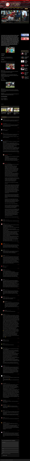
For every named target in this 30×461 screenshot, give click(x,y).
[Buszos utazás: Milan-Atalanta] (22, 66)
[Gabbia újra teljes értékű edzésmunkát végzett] (16, 110)
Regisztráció (27, 0)
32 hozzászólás (10, 22)
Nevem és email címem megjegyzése (6, 453)
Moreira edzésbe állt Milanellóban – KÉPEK (10, 113)
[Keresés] (22, 0)
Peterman (6, 301)
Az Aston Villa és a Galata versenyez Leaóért (27, 53)
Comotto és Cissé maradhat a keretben (27, 58)
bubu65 (4, 129)
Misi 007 (4, 375)
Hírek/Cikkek (7, 8)
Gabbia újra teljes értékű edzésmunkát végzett (16, 113)
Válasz (18, 127)
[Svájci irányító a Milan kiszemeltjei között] (22, 73)
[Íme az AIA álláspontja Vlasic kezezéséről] (22, 69)
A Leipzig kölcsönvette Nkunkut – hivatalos (26, 61)
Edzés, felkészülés (4, 18)
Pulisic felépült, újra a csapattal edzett (4, 112)
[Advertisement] (10, 30)
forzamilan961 (5, 123)
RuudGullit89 (6, 154)
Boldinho (6, 163)
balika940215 (4, 383)
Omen (4, 22)
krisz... (3, 133)
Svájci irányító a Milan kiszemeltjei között (27, 73)
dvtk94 (4, 410)
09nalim (4, 417)
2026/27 (11, 8)
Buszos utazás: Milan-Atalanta (26, 65)
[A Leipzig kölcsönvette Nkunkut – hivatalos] (22, 61)
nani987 (4, 255)
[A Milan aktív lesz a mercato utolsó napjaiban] (22, 78)
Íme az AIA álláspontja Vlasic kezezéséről (26, 69)
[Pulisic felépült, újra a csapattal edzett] (4, 110)
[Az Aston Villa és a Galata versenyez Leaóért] (22, 53)
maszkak (4, 243)
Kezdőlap (4, 8)
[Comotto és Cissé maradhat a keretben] (22, 58)
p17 (3, 347)
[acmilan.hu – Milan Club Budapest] (12, 4)
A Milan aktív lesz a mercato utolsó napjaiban (27, 78)
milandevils (4, 422)
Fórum (26, 8)
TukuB (3, 343)
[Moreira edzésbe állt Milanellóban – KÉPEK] (10, 110)
